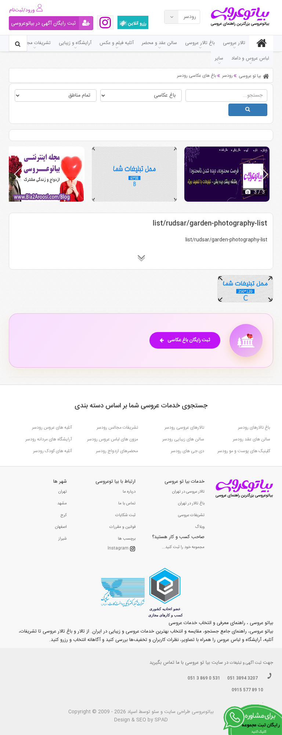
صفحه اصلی (261, 43)
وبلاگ (200, 527)
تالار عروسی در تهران (188, 492)
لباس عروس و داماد (250, 58)
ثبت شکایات (125, 515)
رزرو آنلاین (137, 23)
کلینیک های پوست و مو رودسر (243, 451)
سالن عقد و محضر (159, 43)
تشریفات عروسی (191, 515)
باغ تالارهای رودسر (254, 427)
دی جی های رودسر (187, 451)
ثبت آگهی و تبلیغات (245, 663)
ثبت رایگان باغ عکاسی (188, 340)
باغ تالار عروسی (200, 43)
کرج (63, 515)
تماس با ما (126, 503)
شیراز (62, 539)
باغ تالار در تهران (191, 503)
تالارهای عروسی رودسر (184, 427)
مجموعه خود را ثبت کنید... (183, 547)
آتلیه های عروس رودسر (52, 427)
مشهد (62, 503)
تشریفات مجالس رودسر (117, 427)
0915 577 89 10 (247, 690)
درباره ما (129, 492)
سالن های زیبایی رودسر (183, 439)
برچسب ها (126, 539)
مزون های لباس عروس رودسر (112, 439)
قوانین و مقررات (122, 527)
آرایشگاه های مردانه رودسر (48, 439)
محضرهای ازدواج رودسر (117, 451)
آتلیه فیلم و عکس (117, 43)
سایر (219, 58)
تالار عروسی (234, 43)
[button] (265, 174)
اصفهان (61, 527)
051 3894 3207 (242, 678)
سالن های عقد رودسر (251, 439)
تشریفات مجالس (34, 43)
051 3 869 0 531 (204, 678)
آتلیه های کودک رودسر (52, 451)
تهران (62, 492)
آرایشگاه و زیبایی (75, 43)
